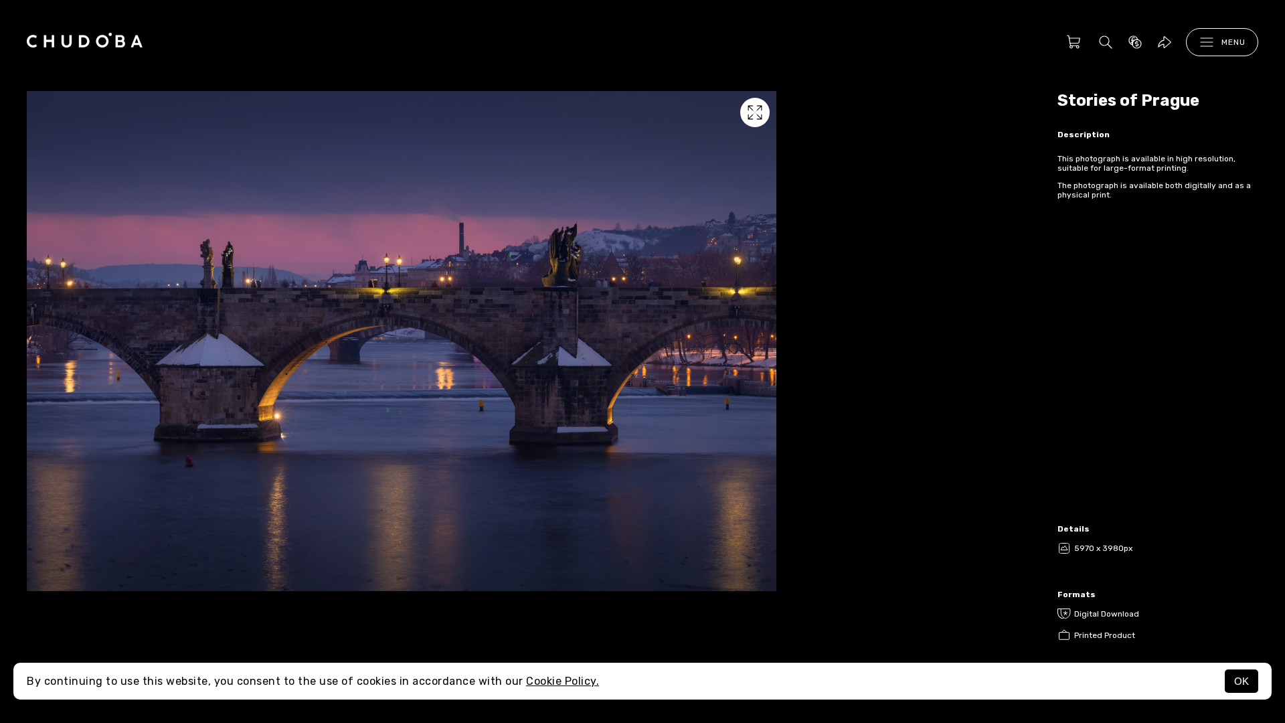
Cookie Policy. (562, 681)
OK (1241, 681)
